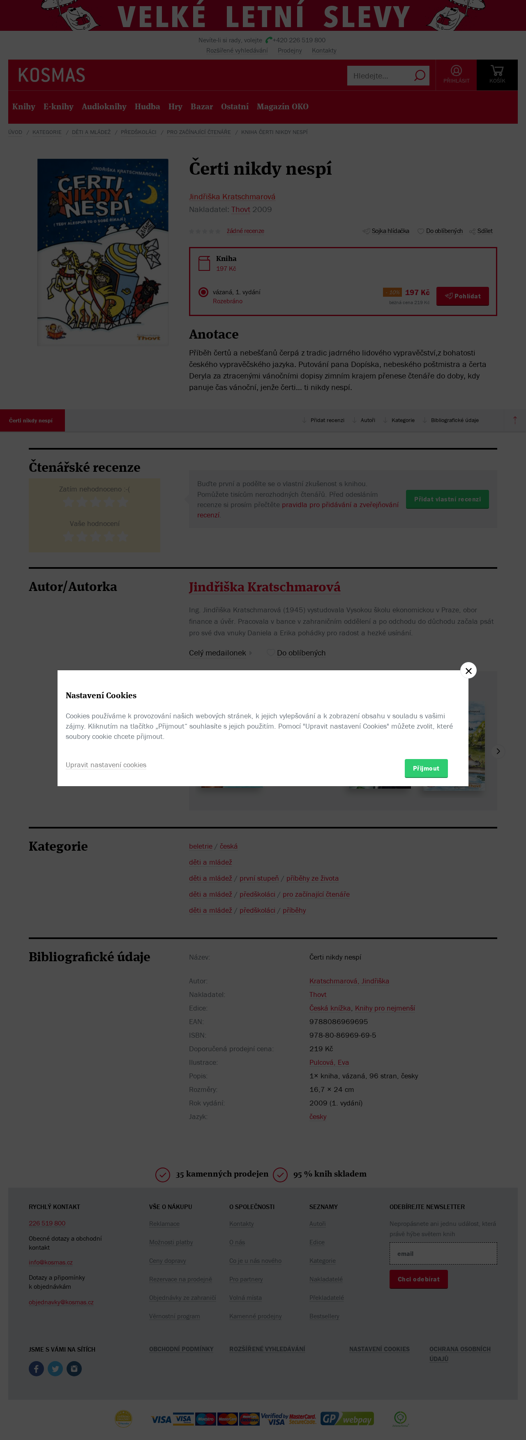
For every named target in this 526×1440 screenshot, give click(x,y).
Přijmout (426, 768)
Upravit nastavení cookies (106, 764)
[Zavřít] (468, 670)
